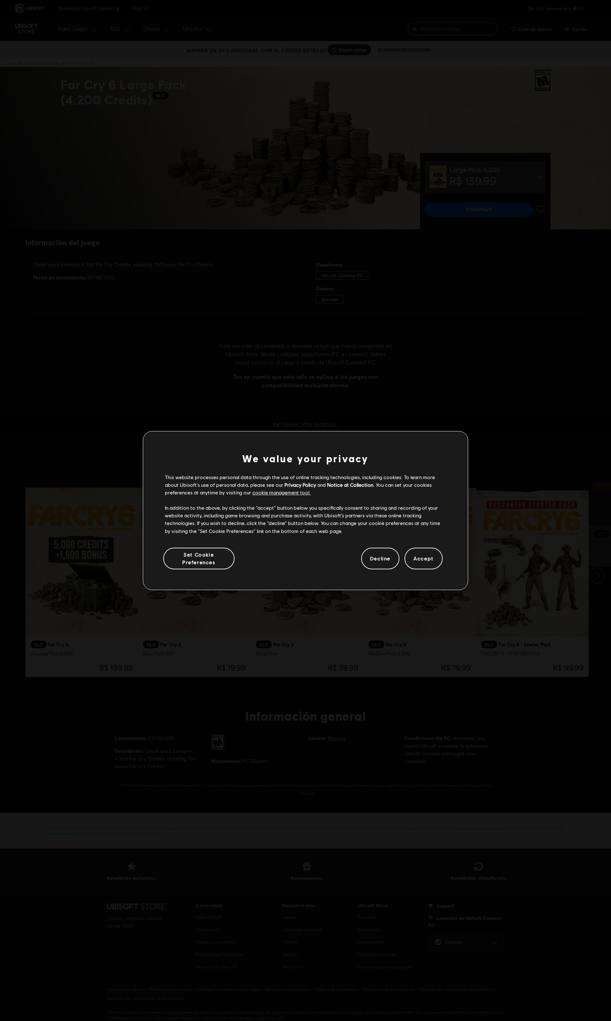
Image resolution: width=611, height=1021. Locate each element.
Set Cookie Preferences (198, 558)
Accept (423, 558)
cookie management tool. (281, 492)
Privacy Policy (300, 485)
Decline (380, 558)
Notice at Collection (350, 485)
